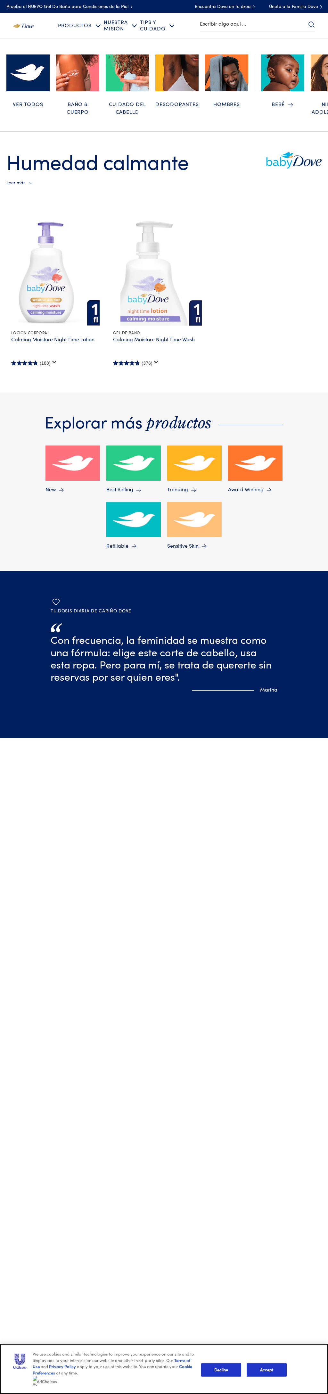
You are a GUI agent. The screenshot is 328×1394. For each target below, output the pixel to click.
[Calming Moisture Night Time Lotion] (59, 272)
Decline (221, 1369)
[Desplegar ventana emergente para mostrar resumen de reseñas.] (54, 362)
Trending (177, 490)
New (50, 490)
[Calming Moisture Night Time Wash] (161, 272)
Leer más (15, 183)
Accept (267, 1369)
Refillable (117, 546)
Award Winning (246, 490)
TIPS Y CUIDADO (153, 25)
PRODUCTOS (75, 26)
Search (311, 24)
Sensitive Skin (183, 546)
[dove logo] (23, 26)
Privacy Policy (62, 1366)
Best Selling (119, 490)
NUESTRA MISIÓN (116, 25)
